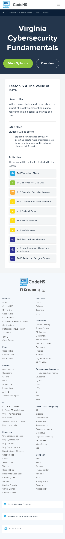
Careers (39, 466)
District (39, 302)
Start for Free (8, 355)
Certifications (8, 325)
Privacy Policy (42, 481)
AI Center (40, 474)
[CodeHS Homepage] (16, 4)
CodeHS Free (8, 317)
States (5, 458)
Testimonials (7, 462)
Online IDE (7, 310)
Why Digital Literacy (11, 447)
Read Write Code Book (12, 474)
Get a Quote (7, 358)
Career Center (8, 489)
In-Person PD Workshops (13, 410)
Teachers (40, 310)
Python (39, 380)
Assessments (41, 425)
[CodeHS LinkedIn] (29, 290)
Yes (37, 448)
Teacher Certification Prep (13, 421)
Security (39, 485)
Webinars (6, 481)
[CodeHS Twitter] (39, 290)
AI (37, 410)
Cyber (37, 12)
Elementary (41, 336)
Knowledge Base (9, 477)
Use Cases (40, 299)
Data (4, 380)
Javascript (40, 377)
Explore (45, 12)
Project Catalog (42, 328)
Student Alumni (9, 492)
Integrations (7, 388)
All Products (7, 302)
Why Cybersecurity (10, 440)
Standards (40, 347)
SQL (38, 395)
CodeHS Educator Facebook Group (23, 516)
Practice (39, 351)
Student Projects (9, 485)
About (38, 458)
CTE (38, 314)
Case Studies (8, 455)
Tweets (5, 466)
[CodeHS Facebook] (21, 290)
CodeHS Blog (8, 470)
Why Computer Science (12, 436)
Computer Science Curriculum (15, 321)
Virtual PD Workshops (11, 414)
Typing (5, 336)
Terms (38, 477)
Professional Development (13, 329)
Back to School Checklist (13, 451)
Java (38, 384)
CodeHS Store (15, 529)
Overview (47, 63)
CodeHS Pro (7, 314)
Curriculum (12, 12)
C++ (37, 392)
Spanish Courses (43, 343)
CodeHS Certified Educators (19, 504)
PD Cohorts (7, 417)
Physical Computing (44, 436)
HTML (38, 388)
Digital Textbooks (43, 358)
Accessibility (41, 489)
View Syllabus (18, 63)
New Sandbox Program (48, 373)
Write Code (7, 384)
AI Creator (6, 332)
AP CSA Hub (41, 362)
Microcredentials (9, 425)
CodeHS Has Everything (47, 406)
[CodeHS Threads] (43, 290)
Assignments (8, 369)
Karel (38, 399)
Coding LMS (7, 306)
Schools (39, 306)
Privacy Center (42, 470)
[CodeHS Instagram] (25, 290)
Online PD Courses (10, 406)
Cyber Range (8, 340)
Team (38, 462)
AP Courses (41, 332)
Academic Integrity (10, 395)
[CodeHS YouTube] (34, 290)
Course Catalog (25, 12)
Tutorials (39, 355)
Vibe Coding (41, 444)
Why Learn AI (8, 443)
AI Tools (5, 392)
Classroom (7, 373)
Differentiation (42, 417)
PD (3, 403)
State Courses (42, 339)
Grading (5, 377)
